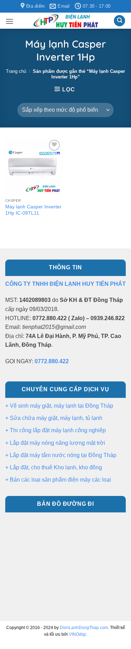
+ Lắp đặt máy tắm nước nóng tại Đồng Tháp (60, 455)
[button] (9, 21)
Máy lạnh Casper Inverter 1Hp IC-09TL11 (33, 210)
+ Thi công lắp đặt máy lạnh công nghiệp (55, 430)
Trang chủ (16, 71)
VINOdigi (77, 634)
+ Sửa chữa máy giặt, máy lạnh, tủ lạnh (53, 418)
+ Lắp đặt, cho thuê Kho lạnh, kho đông (53, 467)
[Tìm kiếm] (119, 21)
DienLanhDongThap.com (84, 627)
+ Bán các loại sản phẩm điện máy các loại (58, 480)
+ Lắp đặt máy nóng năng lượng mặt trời (55, 443)
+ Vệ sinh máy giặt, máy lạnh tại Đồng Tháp (59, 406)
